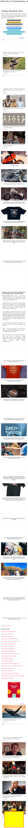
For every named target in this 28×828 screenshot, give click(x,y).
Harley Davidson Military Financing (9, 643)
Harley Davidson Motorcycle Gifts (8, 668)
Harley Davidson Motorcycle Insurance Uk (10, 641)
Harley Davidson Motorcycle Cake (8, 651)
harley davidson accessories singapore (14, 24)
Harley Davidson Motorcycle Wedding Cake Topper (12, 665)
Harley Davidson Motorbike (7, 661)
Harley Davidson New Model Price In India (10, 653)
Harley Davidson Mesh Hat (7, 636)
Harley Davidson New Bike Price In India (10, 638)
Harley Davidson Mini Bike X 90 (8, 646)
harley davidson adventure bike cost (14, 28)
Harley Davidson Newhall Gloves (8, 648)
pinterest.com (8, 625)
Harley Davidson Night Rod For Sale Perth (10, 663)
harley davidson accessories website (14, 34)
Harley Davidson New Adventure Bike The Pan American (13, 675)
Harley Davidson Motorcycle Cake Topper (10, 673)
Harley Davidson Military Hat (7, 634)
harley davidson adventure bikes (14, 20)
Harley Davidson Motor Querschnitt (9, 656)
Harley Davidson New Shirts (7, 658)
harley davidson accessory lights (14, 22)
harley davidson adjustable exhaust (14, 26)
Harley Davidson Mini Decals (7, 670)
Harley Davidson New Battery (8, 678)
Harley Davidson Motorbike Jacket (9, 631)
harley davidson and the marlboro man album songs (14, 32)
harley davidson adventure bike (14, 30)
